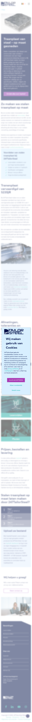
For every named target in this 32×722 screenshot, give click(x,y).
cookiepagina (8, 370)
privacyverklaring (13, 368)
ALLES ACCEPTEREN (16, 380)
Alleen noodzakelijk (16, 385)
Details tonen (16, 390)
